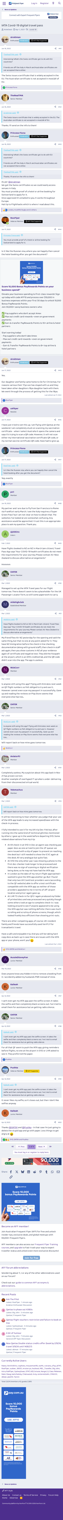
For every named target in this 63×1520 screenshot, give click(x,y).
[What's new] (53, 3)
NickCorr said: (9, 721)
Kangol (43, 1371)
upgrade (18, 1248)
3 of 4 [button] (31, 1146)
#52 (59, 679)
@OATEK (13, 1127)
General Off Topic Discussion (18, 1338)
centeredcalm (43, 1374)
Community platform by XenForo (23, 1503)
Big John (56, 1368)
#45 (59, 370)
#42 (59, 107)
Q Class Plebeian (54, 1371)
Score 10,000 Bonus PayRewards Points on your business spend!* (28, 288)
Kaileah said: (9, 1032)
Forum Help (53, 1495)
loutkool (35, 1368)
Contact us (16, 1495)
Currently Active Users (14, 1361)
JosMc (41, 1365)
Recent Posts (9, 1294)
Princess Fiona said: (12, 235)
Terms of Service (31, 1495)
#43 (59, 144)
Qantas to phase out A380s (19, 1309)
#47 (59, 459)
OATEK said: (8, 807)
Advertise (14, 1498)
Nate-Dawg (6, 1374)
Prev (22, 1146)
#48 (59, 503)
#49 (59, 543)
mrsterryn (27, 1368)
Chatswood (27, 1374)
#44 (59, 229)
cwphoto (21, 1365)
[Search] (59, 3)
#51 (60, 613)
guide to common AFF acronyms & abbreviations (25, 1284)
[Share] (55, 48)
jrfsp (54, 1365)
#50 (59, 583)
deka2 (4, 1377)
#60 (59, 1122)
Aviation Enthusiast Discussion (19, 1305)
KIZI (32, 1371)
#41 (60, 48)
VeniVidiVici (12, 1365)
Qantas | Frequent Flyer (16, 1315)
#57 (59, 995)
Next (40, 1146)
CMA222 (53, 1374)
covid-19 (33, 29)
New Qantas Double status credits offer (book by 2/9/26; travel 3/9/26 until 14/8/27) (33, 1345)
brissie (37, 1371)
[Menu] (4, 3)
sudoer (13, 1368)
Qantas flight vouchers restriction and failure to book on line (33, 1321)
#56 (59, 968)
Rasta (4, 1365)
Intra (4, 1371)
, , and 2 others (22, 210)
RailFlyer (10, 1371)
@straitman (14, 182)
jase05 (10, 1377)
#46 (59, 419)
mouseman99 (32, 1365)
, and (15, 949)
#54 (59, 767)
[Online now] (7, 223)
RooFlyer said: (9, 465)
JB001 (19, 1368)
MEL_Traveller (46, 1368)
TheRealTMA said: (11, 54)
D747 (28, 1371)
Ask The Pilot (12, 1299)
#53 (59, 715)
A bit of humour (13, 1333)
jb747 (59, 1365)
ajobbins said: (9, 619)
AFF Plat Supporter (40, 40)
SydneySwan (19, 1371)
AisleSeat (8, 29)
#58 (59, 1026)
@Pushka (26, 1127)
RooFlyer (5, 1368)
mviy (35, 1374)
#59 (59, 1079)
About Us (6, 1495)
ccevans (47, 1365)
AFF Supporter (33, 1071)
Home (4, 1498)
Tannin (16, 1377)
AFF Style (8, 1490)
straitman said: (10, 113)
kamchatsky (17, 1374)
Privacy (43, 1495)
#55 (59, 801)
